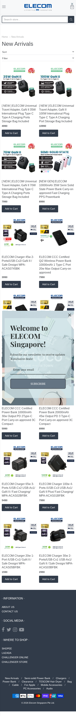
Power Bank (9, 681)
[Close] (69, 315)
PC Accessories (32, 688)
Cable (15, 684)
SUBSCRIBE (38, 384)
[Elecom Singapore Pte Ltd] (38, 7)
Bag (69, 681)
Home (5, 37)
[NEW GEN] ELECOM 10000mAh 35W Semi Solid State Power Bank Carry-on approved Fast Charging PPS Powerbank (56, 189)
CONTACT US (10, 611)
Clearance (27, 681)
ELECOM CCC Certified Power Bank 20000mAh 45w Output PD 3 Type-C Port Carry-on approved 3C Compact (56, 416)
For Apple (29, 684)
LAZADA (6, 653)
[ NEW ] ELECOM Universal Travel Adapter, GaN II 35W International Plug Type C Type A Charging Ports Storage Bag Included (19, 113)
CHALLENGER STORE (15, 662)
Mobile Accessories (51, 684)
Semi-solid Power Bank (37, 678)
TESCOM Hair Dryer (50, 681)
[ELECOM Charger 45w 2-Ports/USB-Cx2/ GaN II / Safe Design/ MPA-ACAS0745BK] (19, 235)
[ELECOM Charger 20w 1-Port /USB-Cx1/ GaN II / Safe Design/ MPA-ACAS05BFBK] (19, 534)
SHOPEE (7, 648)
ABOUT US (8, 607)
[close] (72, 4)
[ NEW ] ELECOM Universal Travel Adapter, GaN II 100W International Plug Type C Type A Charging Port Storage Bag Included (56, 113)
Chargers (61, 678)
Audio (49, 688)
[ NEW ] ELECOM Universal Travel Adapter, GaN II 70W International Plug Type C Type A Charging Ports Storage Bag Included (19, 189)
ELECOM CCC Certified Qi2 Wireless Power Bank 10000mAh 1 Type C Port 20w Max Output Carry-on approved (55, 264)
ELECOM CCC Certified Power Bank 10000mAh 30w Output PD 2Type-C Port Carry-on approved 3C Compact (19, 416)
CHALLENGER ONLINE (15, 657)
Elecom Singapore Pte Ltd (41, 703)
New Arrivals (17, 37)
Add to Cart (11, 133)
